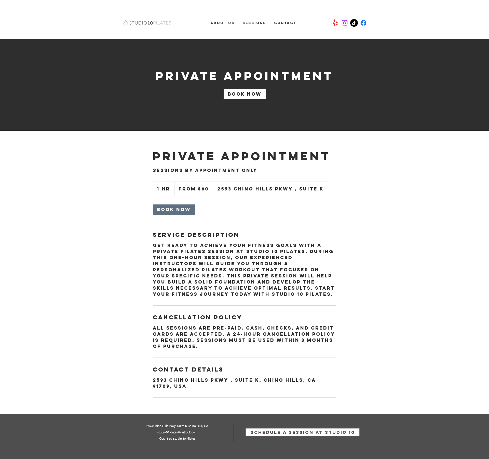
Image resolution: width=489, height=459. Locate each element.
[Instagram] (344, 23)
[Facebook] (363, 23)
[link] (245, 94)
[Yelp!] (335, 23)
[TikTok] (354, 23)
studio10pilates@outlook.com (177, 432)
